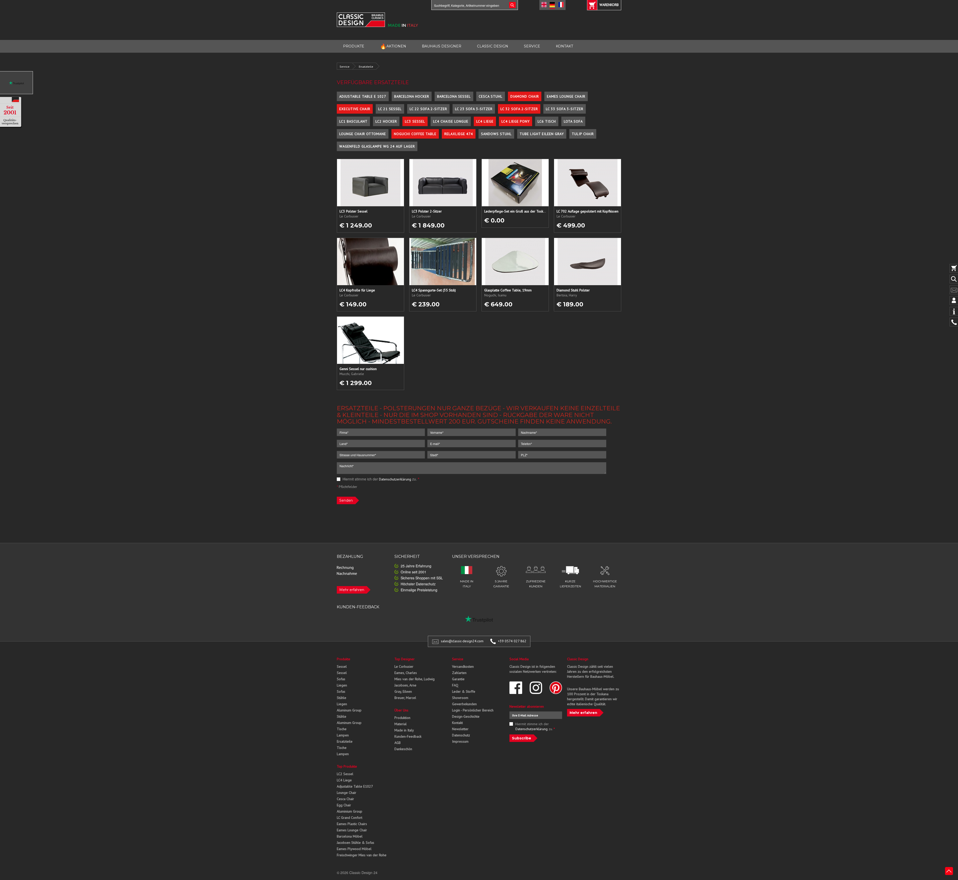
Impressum (460, 741)
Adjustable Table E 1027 (362, 96)
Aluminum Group (349, 710)
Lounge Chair (346, 792)
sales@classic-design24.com (462, 641)
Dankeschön (403, 749)
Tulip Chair (583, 134)
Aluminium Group (349, 811)
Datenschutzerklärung (395, 479)
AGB (397, 742)
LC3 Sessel (415, 121)
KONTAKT (564, 46)
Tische (342, 729)
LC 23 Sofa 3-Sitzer (473, 109)
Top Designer (404, 659)
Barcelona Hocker (411, 96)
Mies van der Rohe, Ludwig (414, 679)
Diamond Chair (524, 96)
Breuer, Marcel (405, 697)
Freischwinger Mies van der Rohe (361, 855)
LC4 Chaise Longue (450, 121)
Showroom (460, 697)
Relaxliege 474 (458, 134)
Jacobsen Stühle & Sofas (355, 842)
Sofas (341, 679)
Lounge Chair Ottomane (362, 134)
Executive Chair (354, 109)
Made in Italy (404, 730)
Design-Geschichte (465, 716)
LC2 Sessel (345, 774)
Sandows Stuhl (496, 134)
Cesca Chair (345, 799)
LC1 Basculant (353, 121)
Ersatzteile (366, 66)
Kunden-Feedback (407, 736)
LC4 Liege (484, 121)
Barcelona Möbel (349, 836)
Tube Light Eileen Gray (542, 134)
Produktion (402, 717)
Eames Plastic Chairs (352, 824)
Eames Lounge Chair (566, 96)
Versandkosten (463, 666)
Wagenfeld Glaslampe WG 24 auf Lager (377, 146)
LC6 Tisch (547, 121)
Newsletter (460, 729)
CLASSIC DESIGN (492, 46)
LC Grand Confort (349, 817)
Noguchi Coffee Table (415, 134)
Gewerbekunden (464, 704)
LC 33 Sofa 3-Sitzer (564, 109)
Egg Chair (344, 805)
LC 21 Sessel (390, 109)
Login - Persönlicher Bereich (472, 710)
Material (400, 724)
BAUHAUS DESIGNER (441, 46)
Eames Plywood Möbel (354, 849)
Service (345, 66)
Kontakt (457, 722)
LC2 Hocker (386, 121)
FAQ (455, 685)
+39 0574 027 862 (512, 641)
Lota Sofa (573, 121)
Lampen (343, 735)
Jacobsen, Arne (405, 685)
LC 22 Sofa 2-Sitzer (428, 109)
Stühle (341, 697)
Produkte (343, 659)
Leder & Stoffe (463, 691)
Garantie (458, 679)
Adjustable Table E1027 (355, 786)
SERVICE (532, 46)
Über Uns (401, 710)
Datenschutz (461, 735)
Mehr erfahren (351, 590)
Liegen (342, 685)
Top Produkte (347, 766)
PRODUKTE (353, 46)
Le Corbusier (403, 666)
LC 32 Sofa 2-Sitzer (519, 109)
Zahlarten (459, 672)
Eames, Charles (405, 672)
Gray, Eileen (403, 691)
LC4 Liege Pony (515, 121)
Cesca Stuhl (490, 96)
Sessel (342, 666)
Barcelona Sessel (454, 96)
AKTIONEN (393, 46)
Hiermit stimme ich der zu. (380, 478)
